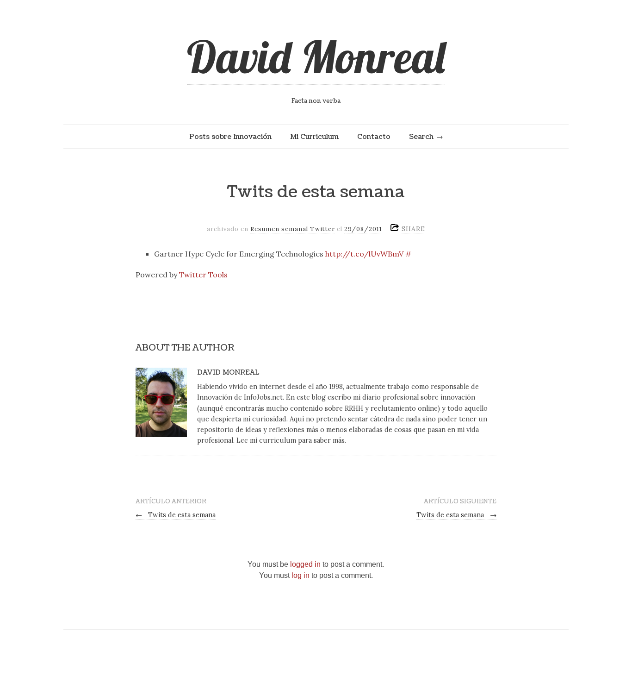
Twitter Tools (203, 274)
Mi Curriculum (314, 136)
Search (421, 136)
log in (300, 575)
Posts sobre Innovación (230, 136)
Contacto (373, 136)
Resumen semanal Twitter (292, 229)
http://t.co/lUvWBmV (364, 253)
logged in (305, 564)
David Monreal (316, 56)
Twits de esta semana (176, 515)
